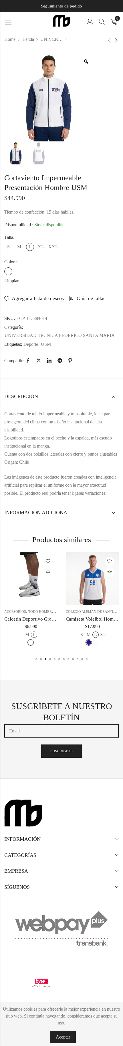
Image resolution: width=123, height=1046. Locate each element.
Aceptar (63, 1037)
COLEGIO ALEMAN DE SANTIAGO (93, 612)
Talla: (9, 237)
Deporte (30, 344)
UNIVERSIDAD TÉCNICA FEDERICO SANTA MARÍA (51, 39)
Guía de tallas (91, 298)
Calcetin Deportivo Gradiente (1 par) (41, 619)
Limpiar (11, 280)
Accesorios (15, 612)
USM (46, 344)
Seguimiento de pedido (61, 6)
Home (9, 39)
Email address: (61, 731)
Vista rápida (48, 572)
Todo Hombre (41, 612)
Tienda (28, 39)
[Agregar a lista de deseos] (48, 561)
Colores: (11, 261)
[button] (36, 659)
